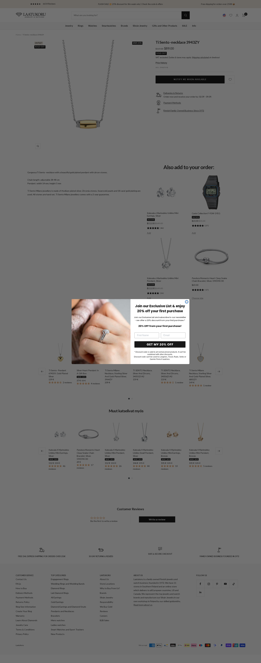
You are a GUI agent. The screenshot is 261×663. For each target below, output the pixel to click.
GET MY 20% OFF (160, 344)
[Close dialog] (186, 301)
